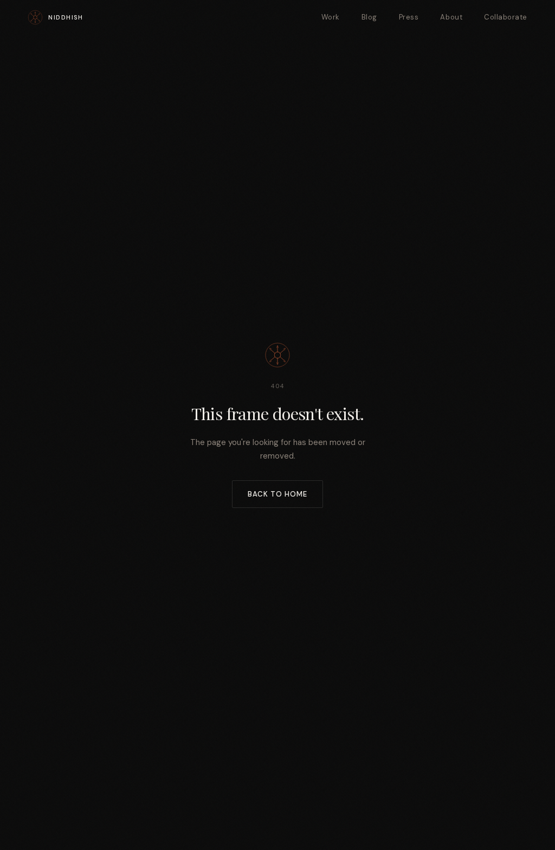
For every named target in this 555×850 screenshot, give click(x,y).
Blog (369, 17)
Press (409, 17)
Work (330, 17)
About (451, 17)
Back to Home (277, 494)
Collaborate (505, 17)
